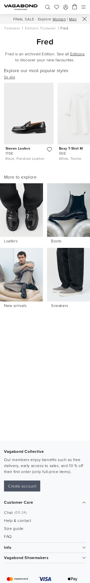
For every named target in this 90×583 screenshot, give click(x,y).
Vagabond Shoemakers (26, 558)
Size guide (14, 528)
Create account (22, 486)
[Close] (84, 19)
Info (7, 547)
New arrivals (15, 305)
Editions (77, 54)
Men (73, 19)
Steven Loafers (18, 148)
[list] (45, 123)
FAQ (8, 536)
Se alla (9, 77)
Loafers (11, 241)
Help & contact (17, 520)
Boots (56, 241)
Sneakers (59, 305)
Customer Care (18, 502)
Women (59, 19)
